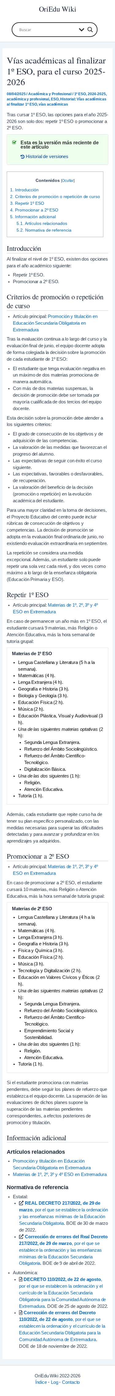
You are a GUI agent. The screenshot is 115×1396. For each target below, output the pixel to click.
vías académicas (53, 104)
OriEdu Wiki (57, 9)
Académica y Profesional (49, 94)
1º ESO (80, 94)
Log (54, 1382)
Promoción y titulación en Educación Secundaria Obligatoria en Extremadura (55, 323)
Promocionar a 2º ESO (34, 209)
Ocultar (68, 181)
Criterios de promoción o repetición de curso (55, 196)
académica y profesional (28, 99)
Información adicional (33, 216)
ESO (55, 99)
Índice (41, 1382)
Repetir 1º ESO (27, 203)
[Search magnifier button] (90, 29)
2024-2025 (97, 94)
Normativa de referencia (44, 230)
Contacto (71, 1382)
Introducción (24, 189)
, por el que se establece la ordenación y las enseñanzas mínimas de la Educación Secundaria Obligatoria (63, 1250)
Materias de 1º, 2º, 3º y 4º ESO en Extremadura (59, 1174)
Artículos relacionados (42, 223)
